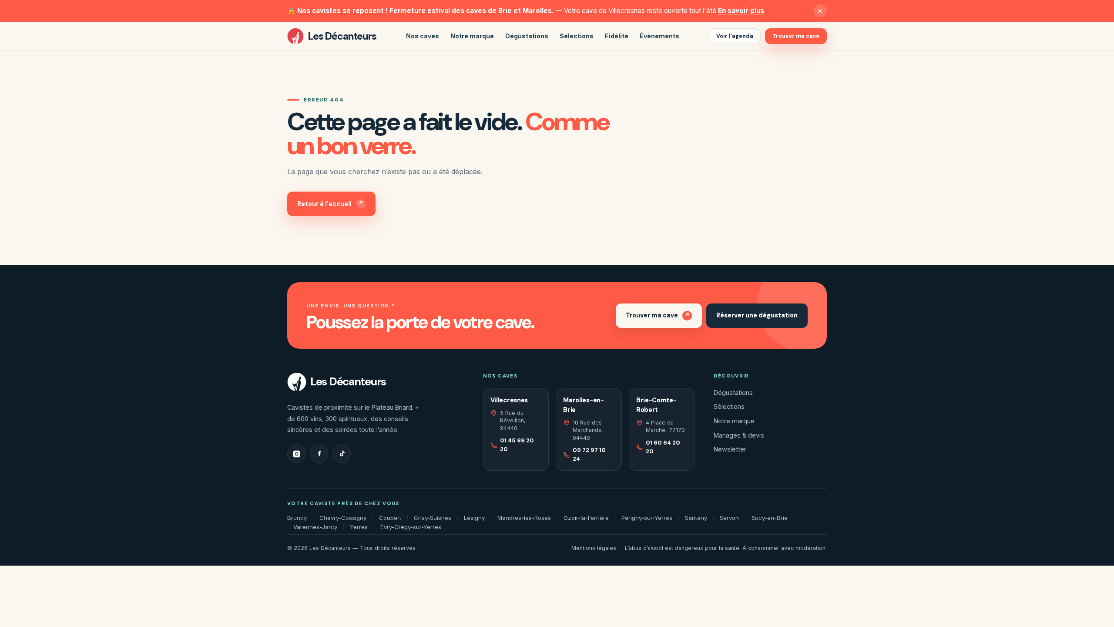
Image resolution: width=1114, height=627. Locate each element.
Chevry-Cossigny (342, 518)
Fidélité (616, 36)
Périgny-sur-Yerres (646, 518)
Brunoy (297, 518)
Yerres (359, 527)
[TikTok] (341, 454)
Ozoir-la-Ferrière (586, 518)
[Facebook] (319, 454)
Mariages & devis (739, 435)
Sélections (577, 36)
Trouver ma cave (795, 36)
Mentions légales (593, 548)
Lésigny (474, 518)
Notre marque (472, 36)
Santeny (696, 518)
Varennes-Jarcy (315, 527)
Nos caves (422, 36)
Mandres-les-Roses (524, 518)
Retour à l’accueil (330, 203)
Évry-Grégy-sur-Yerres (410, 527)
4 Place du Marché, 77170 (665, 426)
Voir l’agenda (734, 36)
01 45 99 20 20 (517, 445)
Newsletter (730, 449)
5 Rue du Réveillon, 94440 (513, 420)
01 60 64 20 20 (663, 447)
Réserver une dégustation (757, 315)
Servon (729, 518)
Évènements (659, 36)
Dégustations (526, 36)
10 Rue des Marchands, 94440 (588, 430)
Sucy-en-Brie (770, 518)
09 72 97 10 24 (589, 454)
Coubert (390, 518)
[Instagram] (296, 454)
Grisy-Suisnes (432, 518)
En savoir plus (741, 11)
